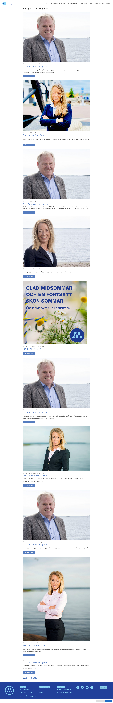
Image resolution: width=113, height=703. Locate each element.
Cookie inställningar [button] (100, 700)
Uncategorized (43, 63)
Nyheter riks (101, 3)
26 (31, 678)
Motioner (40, 690)
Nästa (35, 678)
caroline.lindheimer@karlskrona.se (63, 693)
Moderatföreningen (88, 3)
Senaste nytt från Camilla (35, 135)
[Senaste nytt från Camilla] (56, 105)
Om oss (64, 3)
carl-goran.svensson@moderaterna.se (64, 692)
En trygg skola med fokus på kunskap (27, 690)
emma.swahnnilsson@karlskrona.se (64, 689)
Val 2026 (50, 3)
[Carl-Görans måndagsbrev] (56, 37)
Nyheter (60, 3)
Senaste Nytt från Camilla (35, 475)
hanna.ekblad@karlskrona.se (62, 690)
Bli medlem (103, 687)
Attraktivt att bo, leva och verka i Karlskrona (28, 696)
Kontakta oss (95, 3)
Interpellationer (42, 692)
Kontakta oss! (61, 687)
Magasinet (55, 3)
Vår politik (21, 697)
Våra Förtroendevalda (77, 3)
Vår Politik (70, 3)
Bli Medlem (108, 3)
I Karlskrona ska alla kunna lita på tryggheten (28, 689)
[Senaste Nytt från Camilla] (56, 448)
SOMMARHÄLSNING (33, 349)
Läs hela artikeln (29, 76)
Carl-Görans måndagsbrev (35, 66)
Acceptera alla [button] (108, 700)
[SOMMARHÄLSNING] (56, 312)
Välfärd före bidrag (23, 695)
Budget (40, 689)
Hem (46, 3)
